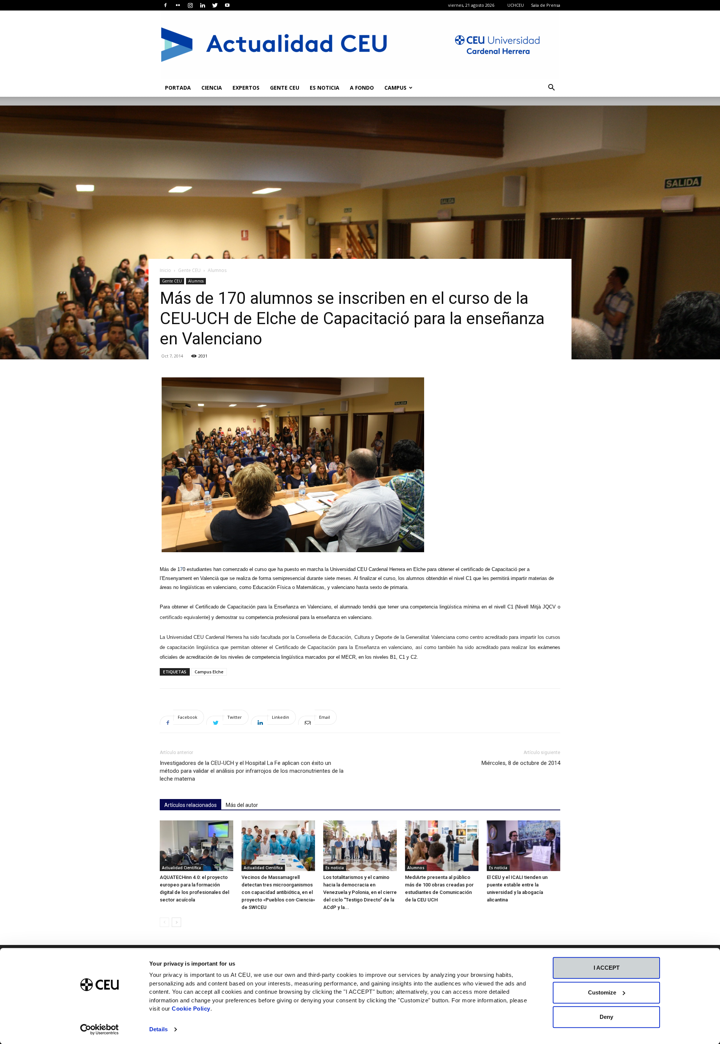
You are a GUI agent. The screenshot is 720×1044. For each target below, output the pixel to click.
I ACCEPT (607, 967)
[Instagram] (190, 5)
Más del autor (242, 805)
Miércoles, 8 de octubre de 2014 (521, 763)
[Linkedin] (202, 5)
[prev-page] (164, 922)
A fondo (362, 87)
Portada (178, 87)
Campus (395, 87)
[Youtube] (227, 5)
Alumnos (196, 281)
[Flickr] (177, 5)
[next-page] (176, 922)
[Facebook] (165, 5)
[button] (551, 88)
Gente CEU (284, 87)
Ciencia (211, 87)
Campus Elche (209, 671)
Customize (602, 992)
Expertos (246, 87)
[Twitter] (214, 5)
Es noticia (324, 87)
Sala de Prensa (545, 5)
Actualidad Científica (181, 867)
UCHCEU (515, 5)
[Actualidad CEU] (360, 45)
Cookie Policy (191, 1008)
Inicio (165, 270)
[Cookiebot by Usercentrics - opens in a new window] (99, 1029)
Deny (606, 1017)
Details (158, 1029)
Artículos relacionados (190, 805)
